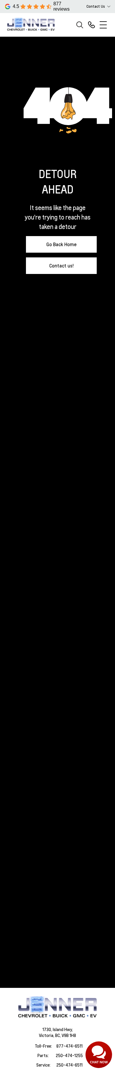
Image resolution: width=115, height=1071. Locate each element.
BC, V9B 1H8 (65, 1035)
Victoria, (47, 1035)
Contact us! (61, 265)
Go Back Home (61, 244)
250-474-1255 (69, 1055)
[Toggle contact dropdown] (108, 6)
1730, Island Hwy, (57, 1029)
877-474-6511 (69, 1046)
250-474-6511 (69, 1064)
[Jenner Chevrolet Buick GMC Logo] (33, 25)
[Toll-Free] (91, 25)
